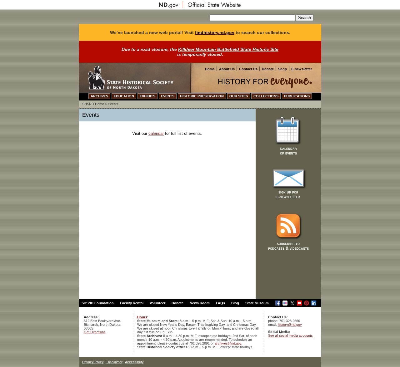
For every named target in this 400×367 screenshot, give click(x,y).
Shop (282, 69)
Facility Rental (131, 303)
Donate (268, 69)
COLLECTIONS (265, 96)
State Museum (257, 303)
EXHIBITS (147, 96)
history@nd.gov (290, 324)
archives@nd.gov (228, 343)
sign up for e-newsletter (288, 194)
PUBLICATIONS (297, 96)
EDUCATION (124, 96)
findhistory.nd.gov (214, 32)
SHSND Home (93, 104)
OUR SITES (238, 96)
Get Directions (95, 332)
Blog (235, 303)
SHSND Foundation (98, 303)
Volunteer (157, 303)
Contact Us (248, 69)
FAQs (220, 303)
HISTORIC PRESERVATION (202, 96)
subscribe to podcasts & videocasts (288, 246)
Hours (142, 317)
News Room (200, 303)
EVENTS (167, 96)
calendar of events (288, 150)
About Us (227, 69)
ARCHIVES (99, 96)
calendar (156, 133)
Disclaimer (114, 362)
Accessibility (134, 362)
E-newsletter (301, 69)
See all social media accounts (290, 335)
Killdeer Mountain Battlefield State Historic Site (228, 49)
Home (210, 69)
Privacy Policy (93, 362)
